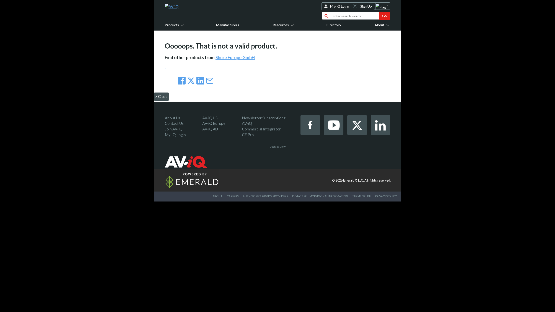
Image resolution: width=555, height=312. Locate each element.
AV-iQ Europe (213, 123)
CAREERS (232, 196)
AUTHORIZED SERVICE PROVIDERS (265, 196)
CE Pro (248, 134)
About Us (172, 117)
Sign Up (366, 6)
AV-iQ (247, 123)
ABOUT (217, 196)
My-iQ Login (339, 6)
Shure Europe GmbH (235, 57)
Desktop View (278, 146)
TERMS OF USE (361, 196)
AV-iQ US (209, 117)
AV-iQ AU (210, 129)
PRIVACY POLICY (386, 196)
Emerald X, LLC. (353, 180)
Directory (333, 25)
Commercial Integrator (261, 129)
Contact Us (174, 123)
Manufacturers (227, 25)
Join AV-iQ (173, 129)
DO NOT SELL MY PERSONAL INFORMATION (320, 196)
